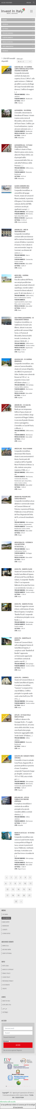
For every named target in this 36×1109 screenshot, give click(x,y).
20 (24, 895)
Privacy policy (6, 973)
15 (24, 889)
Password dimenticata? (9, 1037)
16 (29, 889)
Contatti (4, 930)
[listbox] (24, 61)
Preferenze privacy (7, 981)
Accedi (3, 3)
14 (18, 889)
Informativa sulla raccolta (8, 1101)
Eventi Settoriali (7, 953)
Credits (4, 988)
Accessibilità (6, 985)
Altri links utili (6, 1005)
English (28, 3)
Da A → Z (21, 61)
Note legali (5, 966)
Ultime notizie (6, 933)
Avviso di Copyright (7, 969)
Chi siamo (5, 914)
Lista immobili (6, 918)
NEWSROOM (5, 926)
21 (29, 895)
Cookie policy (6, 977)
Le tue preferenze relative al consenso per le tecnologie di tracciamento (18, 1105)
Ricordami (6, 1041)
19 (18, 895)
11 (30, 883)
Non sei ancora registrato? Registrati (13, 1050)
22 (16, 901)
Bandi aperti (5, 922)
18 (13, 895)
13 (13, 889)
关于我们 (5, 1012)
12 (7, 889)
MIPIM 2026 (5, 946)
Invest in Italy (6, 1001)
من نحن (4, 1008)
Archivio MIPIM (6, 950)
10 (25, 883)
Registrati (9, 3)
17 (7, 895)
